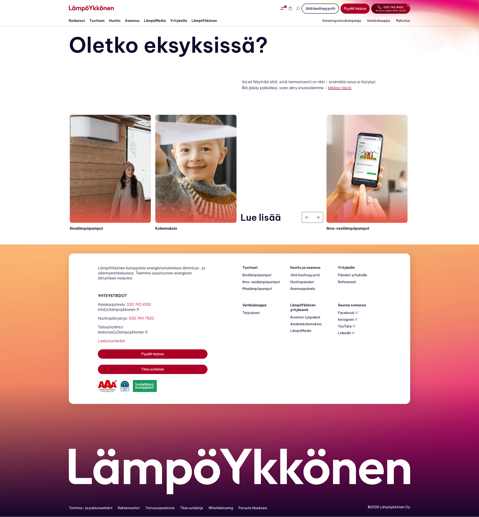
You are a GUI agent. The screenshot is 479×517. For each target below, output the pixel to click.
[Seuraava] (317, 217)
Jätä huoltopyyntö (305, 275)
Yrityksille (178, 21)
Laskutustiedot (111, 340)
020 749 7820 (141, 318)
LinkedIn (344, 333)
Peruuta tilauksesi (253, 508)
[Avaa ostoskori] (290, 8)
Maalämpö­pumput (257, 289)
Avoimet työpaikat (305, 317)
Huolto (114, 21)
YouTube (345, 326)
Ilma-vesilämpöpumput (261, 282)
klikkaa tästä (339, 87)
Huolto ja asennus (305, 267)
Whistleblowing (220, 508)
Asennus (132, 21)
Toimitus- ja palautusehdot (90, 508)
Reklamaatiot (129, 508)
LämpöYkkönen (204, 21)
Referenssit (347, 282)
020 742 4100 (139, 304)
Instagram (346, 319)
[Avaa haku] (298, 8)
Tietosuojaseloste (160, 508)
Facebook (346, 313)
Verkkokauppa (378, 21)
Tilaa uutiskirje (191, 508)
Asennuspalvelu (302, 289)
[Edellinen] (307, 217)
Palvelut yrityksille (352, 275)
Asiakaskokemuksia (305, 324)
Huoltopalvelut (302, 282)
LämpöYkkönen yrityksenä (303, 307)
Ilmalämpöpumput (256, 275)
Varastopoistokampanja (341, 21)
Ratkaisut (77, 21)
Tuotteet (97, 21)
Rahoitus (403, 21)
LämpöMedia (155, 21)
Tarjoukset (251, 313)
